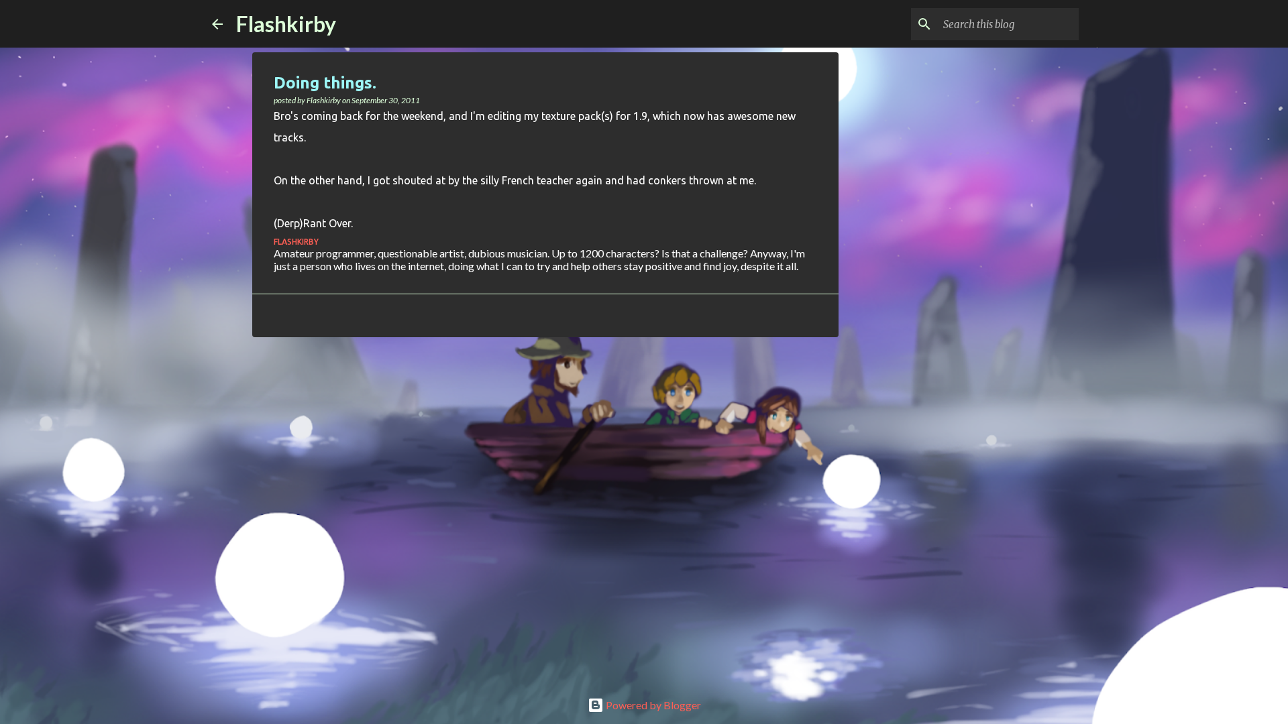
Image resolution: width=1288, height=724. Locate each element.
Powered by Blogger (652, 705)
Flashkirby (286, 24)
